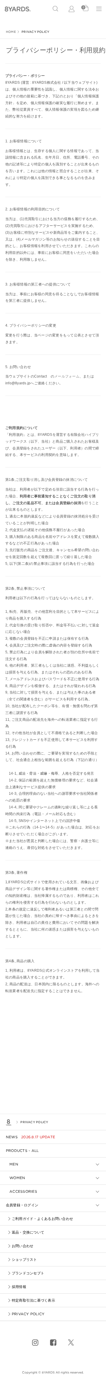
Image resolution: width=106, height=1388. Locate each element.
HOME (11, 31)
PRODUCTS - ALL (22, 1150)
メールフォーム (67, 376)
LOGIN (72, 9)
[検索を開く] (55, 8)
